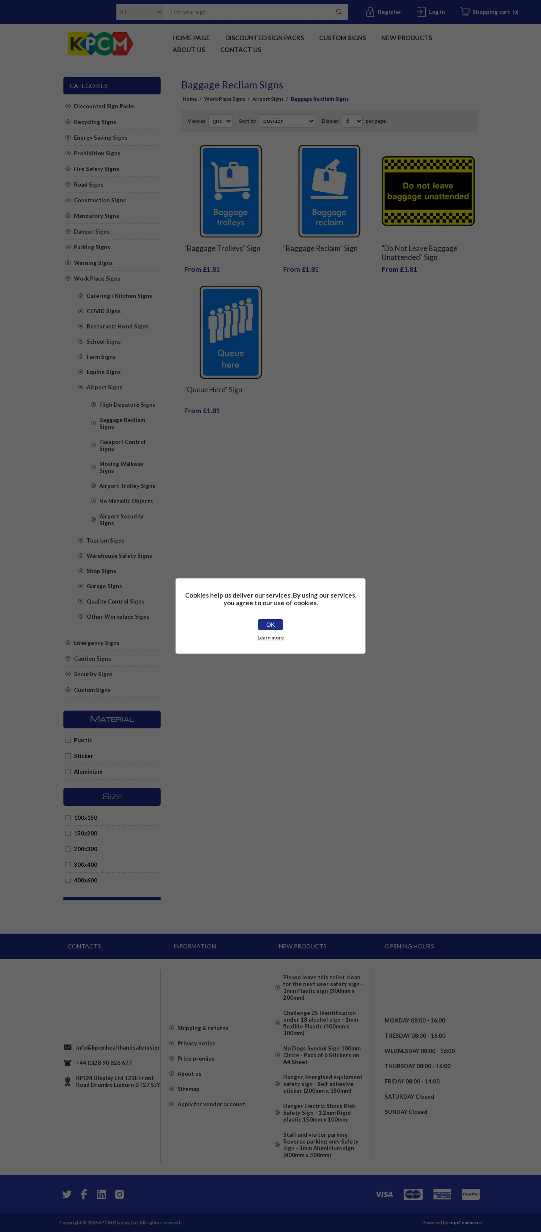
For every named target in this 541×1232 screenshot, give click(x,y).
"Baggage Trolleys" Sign (222, 248)
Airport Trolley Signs (127, 485)
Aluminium (88, 771)
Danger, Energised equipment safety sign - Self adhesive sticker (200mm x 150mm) (323, 1084)
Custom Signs (92, 689)
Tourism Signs (106, 540)
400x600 (85, 880)
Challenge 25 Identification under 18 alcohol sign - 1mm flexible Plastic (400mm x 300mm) (320, 1022)
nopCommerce (465, 1222)
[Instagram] (119, 1194)
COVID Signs (104, 311)
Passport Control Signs (122, 445)
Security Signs (93, 674)
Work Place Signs (97, 278)
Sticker (83, 755)
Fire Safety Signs (96, 168)
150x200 (85, 833)
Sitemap (188, 1089)
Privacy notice (197, 1043)
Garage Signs (104, 586)
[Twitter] (66, 1194)
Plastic (83, 740)
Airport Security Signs (121, 519)
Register (390, 11)
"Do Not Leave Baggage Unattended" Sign (419, 253)
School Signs (104, 341)
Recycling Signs (95, 122)
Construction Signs (100, 200)
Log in (437, 11)
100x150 (85, 817)
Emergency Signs (97, 642)
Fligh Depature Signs (127, 404)
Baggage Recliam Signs (122, 423)
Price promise (196, 1058)
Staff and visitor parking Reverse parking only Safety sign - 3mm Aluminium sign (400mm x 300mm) (320, 1144)
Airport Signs (105, 387)
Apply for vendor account (211, 1104)
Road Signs (89, 184)
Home (190, 99)
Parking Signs (92, 247)
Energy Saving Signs (101, 137)
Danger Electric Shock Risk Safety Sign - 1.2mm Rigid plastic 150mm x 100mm (319, 1112)
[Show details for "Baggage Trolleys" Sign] (231, 191)
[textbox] (245, 12)
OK (270, 624)
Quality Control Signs (116, 601)
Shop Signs (101, 571)
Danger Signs (92, 231)
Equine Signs (104, 372)
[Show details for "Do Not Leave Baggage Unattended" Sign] (428, 191)
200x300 (85, 849)
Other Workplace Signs (118, 616)
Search (339, 12)
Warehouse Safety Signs (119, 555)
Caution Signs (92, 658)
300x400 (85, 864)
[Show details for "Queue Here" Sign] (231, 332)
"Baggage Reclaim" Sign (320, 248)
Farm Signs (101, 356)
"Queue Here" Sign (213, 389)
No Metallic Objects (126, 501)
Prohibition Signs (97, 153)
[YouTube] (101, 1194)
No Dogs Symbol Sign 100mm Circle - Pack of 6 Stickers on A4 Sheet (322, 1055)
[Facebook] (83, 1194)
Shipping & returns (203, 1028)
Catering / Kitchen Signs (119, 295)
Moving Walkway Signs (121, 467)
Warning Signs (93, 262)
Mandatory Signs (96, 215)
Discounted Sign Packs (104, 106)
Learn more (270, 637)
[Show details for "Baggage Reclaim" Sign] (330, 191)
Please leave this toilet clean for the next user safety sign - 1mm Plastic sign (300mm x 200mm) (323, 987)
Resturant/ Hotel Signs (118, 326)
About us (190, 1073)
